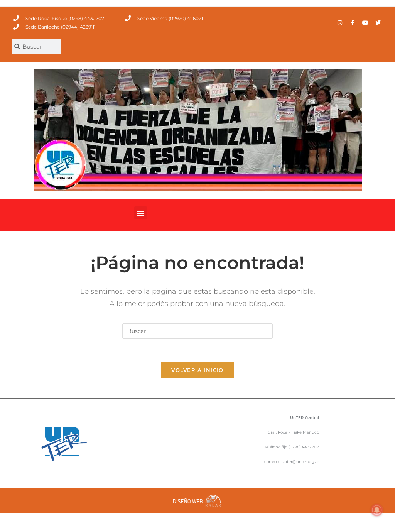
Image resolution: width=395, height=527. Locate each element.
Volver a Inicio (197, 370)
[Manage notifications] (377, 510)
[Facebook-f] (352, 22)
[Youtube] (365, 22)
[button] (140, 212)
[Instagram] (339, 22)
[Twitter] (378, 22)
